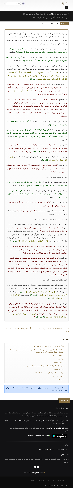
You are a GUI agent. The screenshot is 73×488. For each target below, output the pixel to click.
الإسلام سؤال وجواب (43, 449)
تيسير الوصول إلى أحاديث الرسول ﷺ (37, 388)
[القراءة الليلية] (23, 3)
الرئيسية (66, 14)
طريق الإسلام (65, 449)
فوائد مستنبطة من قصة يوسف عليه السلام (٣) (49, 373)
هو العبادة (61, 359)
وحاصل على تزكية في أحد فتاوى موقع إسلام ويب (31, 420)
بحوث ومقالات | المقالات (54, 14)
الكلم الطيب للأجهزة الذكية (56, 428)
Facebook (38, 467)
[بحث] (4, 3)
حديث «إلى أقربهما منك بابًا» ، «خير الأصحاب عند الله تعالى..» (45, 366)
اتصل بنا (47, 485)
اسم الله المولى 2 (58, 376)
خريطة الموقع (55, 485)
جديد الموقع (64, 485)
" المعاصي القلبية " (58, 355)
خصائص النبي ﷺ (28, 14)
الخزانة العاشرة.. (59, 369)
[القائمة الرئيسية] (66, 7)
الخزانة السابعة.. (59, 380)
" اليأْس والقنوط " (58, 362)
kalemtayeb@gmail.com (33, 473)
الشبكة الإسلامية (55, 449)
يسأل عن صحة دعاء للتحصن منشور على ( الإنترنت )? (47, 346)
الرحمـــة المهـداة (40, 14)
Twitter (35, 467)
